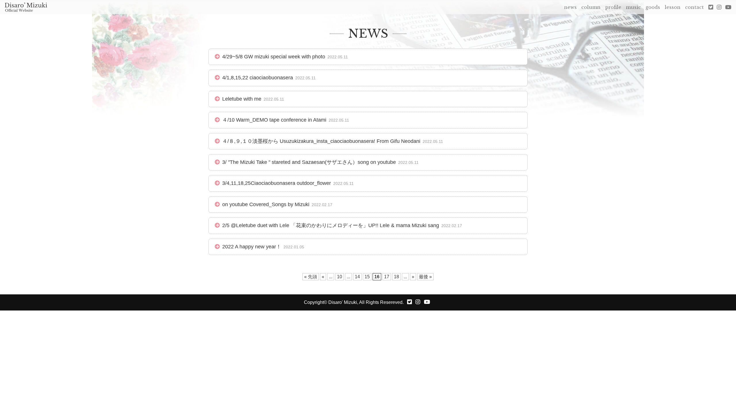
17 (386, 276)
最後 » (425, 276)
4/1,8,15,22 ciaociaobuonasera (257, 77)
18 (396, 276)
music (633, 7)
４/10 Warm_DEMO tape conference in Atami (274, 120)
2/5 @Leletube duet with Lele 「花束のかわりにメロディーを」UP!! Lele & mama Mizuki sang (330, 225)
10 (339, 276)
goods (652, 7)
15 (367, 276)
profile (613, 7)
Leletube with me (241, 99)
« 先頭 (310, 276)
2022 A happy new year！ (251, 247)
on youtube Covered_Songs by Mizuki (265, 204)
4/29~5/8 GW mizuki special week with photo (273, 57)
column (591, 7)
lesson (673, 7)
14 (357, 276)
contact (694, 7)
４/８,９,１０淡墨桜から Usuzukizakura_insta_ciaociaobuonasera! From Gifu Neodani (321, 141)
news (570, 7)
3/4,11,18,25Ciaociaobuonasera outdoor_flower (276, 183)
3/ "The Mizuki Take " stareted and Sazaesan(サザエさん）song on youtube (309, 162)
